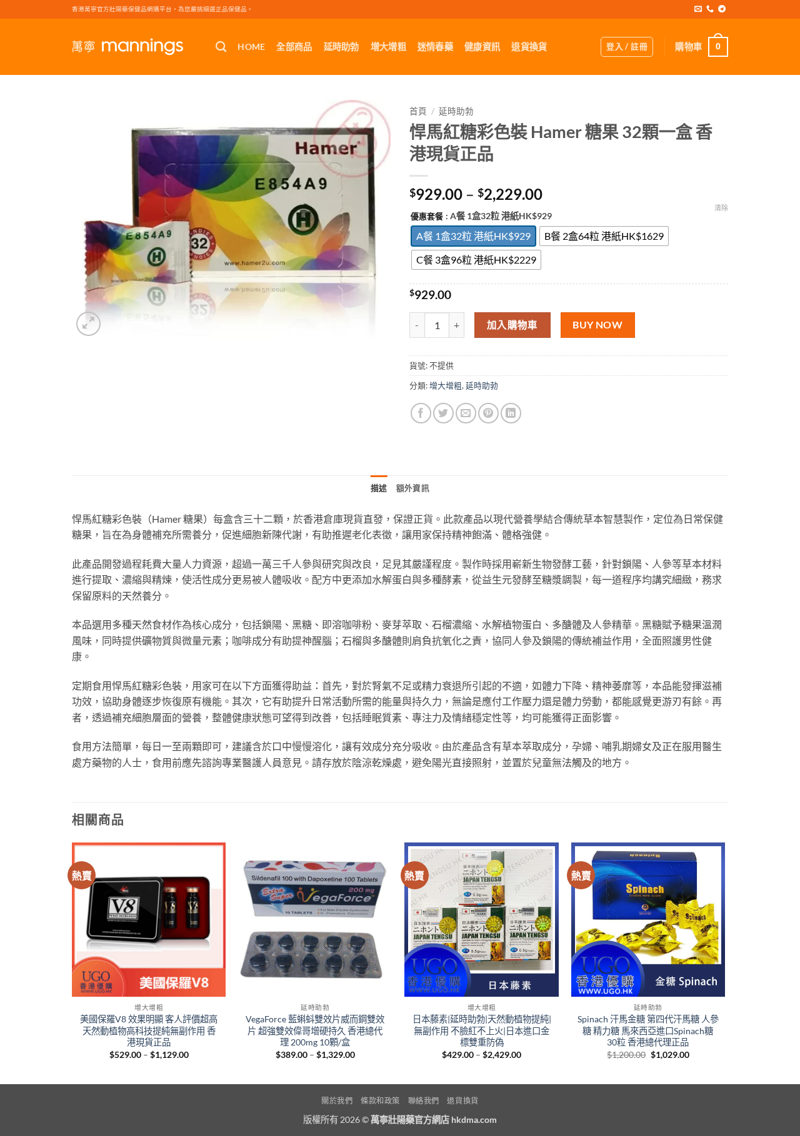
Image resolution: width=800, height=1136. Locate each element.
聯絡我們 (423, 1100)
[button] (627, 47)
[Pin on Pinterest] (488, 413)
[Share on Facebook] (421, 413)
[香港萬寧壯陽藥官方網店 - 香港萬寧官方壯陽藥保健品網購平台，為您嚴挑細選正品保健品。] (134, 47)
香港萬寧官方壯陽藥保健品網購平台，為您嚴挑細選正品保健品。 (162, 9)
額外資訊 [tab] (412, 488)
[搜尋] (221, 47)
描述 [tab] (379, 488)
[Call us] (710, 9)
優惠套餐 (427, 216)
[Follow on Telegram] (722, 9)
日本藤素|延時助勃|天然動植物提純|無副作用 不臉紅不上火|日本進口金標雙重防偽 (481, 1030)
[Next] (724, 962)
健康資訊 (482, 46)
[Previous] (72, 962)
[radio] (473, 236)
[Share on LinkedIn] (511, 413)
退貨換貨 (529, 46)
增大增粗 (388, 46)
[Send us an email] (698, 9)
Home (251, 46)
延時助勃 (341, 46)
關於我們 (336, 1100)
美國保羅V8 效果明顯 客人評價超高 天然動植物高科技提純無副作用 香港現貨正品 (149, 1030)
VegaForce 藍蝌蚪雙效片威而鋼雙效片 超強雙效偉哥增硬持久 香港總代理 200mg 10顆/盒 (315, 1030)
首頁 (418, 111)
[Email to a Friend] (466, 413)
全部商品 (294, 46)
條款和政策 (380, 1100)
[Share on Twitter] (443, 413)
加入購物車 (512, 324)
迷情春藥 (435, 46)
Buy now (597, 324)
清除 (721, 208)
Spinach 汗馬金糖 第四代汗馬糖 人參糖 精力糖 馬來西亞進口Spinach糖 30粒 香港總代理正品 (648, 1030)
